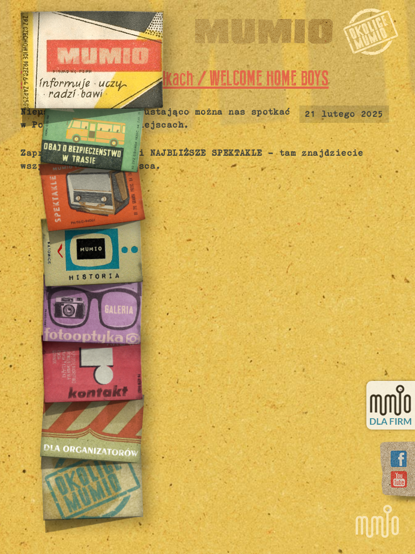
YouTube (399, 479)
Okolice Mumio (370, 31)
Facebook (399, 459)
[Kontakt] (92, 367)
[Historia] (91, 250)
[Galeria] (92, 309)
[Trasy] (91, 134)
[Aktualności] (92, 60)
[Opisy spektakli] (91, 192)
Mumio (264, 31)
